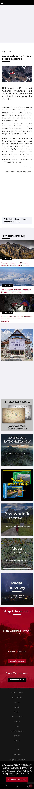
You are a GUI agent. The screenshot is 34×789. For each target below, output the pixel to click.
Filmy (17, 726)
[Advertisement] (17, 24)
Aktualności (17, 697)
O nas (17, 749)
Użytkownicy (17, 717)
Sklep (17, 712)
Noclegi (17, 736)
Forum (17, 707)
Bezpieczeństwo (17, 731)
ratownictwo (9, 222)
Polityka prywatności (17, 760)
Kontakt (17, 741)
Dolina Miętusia (14, 219)
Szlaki (16, 702)
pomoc (24, 219)
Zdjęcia (17, 721)
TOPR (18, 222)
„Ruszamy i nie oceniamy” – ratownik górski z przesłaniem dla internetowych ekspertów (17, 319)
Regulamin (17, 755)
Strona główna (16, 692)
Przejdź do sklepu (17, 661)
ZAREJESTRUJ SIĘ (17, 680)
